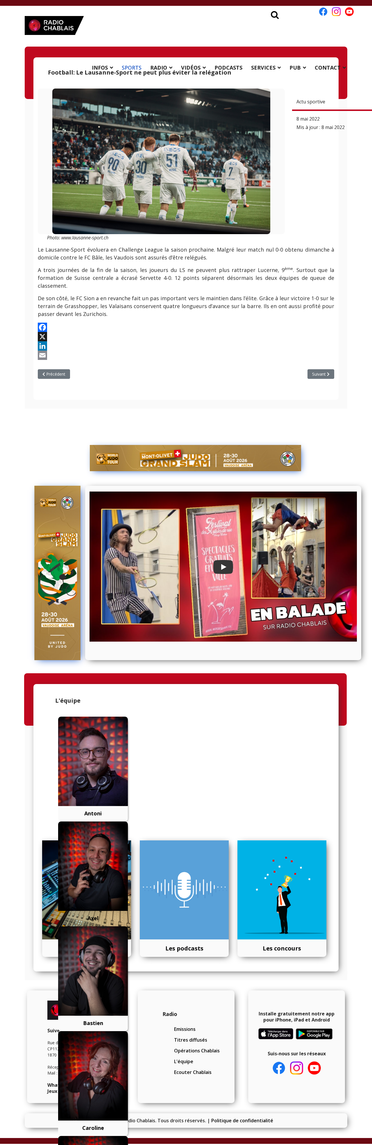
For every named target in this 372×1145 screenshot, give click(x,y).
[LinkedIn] (186, 346)
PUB (295, 67)
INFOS (100, 67)
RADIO (158, 67)
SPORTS (132, 67)
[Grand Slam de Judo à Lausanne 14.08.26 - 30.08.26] (195, 458)
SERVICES (263, 67)
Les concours (282, 948)
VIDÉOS (191, 67)
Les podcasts (184, 948)
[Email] (186, 355)
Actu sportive (310, 101)
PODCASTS (228, 67)
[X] (186, 336)
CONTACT (328, 67)
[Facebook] (186, 327)
